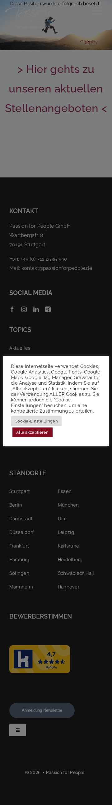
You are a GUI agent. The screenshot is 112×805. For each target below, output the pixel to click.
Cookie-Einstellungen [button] (36, 421)
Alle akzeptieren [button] (32, 432)
